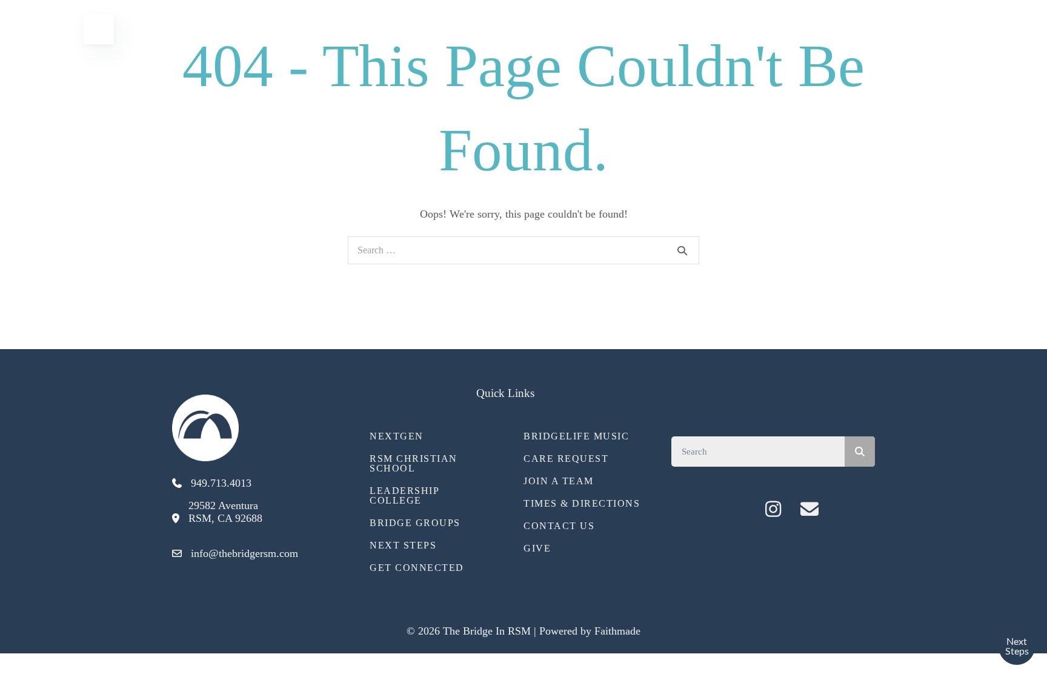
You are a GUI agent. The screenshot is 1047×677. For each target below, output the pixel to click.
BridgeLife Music (576, 436)
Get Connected (417, 567)
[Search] (682, 250)
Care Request (566, 458)
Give (537, 548)
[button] (737, 509)
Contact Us (559, 526)
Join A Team (559, 481)
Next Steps (403, 545)
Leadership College (404, 495)
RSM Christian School (413, 463)
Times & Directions (582, 503)
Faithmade (617, 631)
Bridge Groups (415, 523)
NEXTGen (397, 436)
